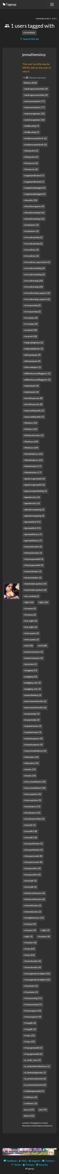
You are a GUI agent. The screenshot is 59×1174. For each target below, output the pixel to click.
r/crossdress (29, 32)
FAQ (24, 1160)
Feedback (11, 1160)
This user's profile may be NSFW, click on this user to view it (36, 68)
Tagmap (11, 4)
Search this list (31, 38)
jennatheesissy (34, 54)
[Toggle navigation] (52, 4)
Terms (17, 1164)
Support (35, 1160)
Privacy (29, 1164)
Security (43, 1164)
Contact (49, 1160)
